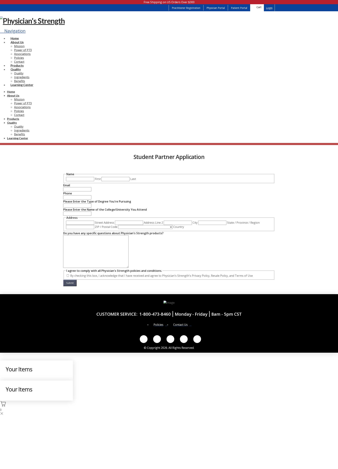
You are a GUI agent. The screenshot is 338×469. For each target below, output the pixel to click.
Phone (67, 193)
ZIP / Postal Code (106, 227)
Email (66, 185)
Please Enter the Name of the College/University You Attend (105, 209)
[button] (257, 7)
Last (133, 179)
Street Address (104, 223)
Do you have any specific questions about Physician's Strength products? (113, 233)
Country (178, 227)
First (98, 179)
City (195, 223)
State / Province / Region (243, 223)
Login (269, 8)
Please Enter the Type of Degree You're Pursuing (97, 201)
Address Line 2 (153, 223)
